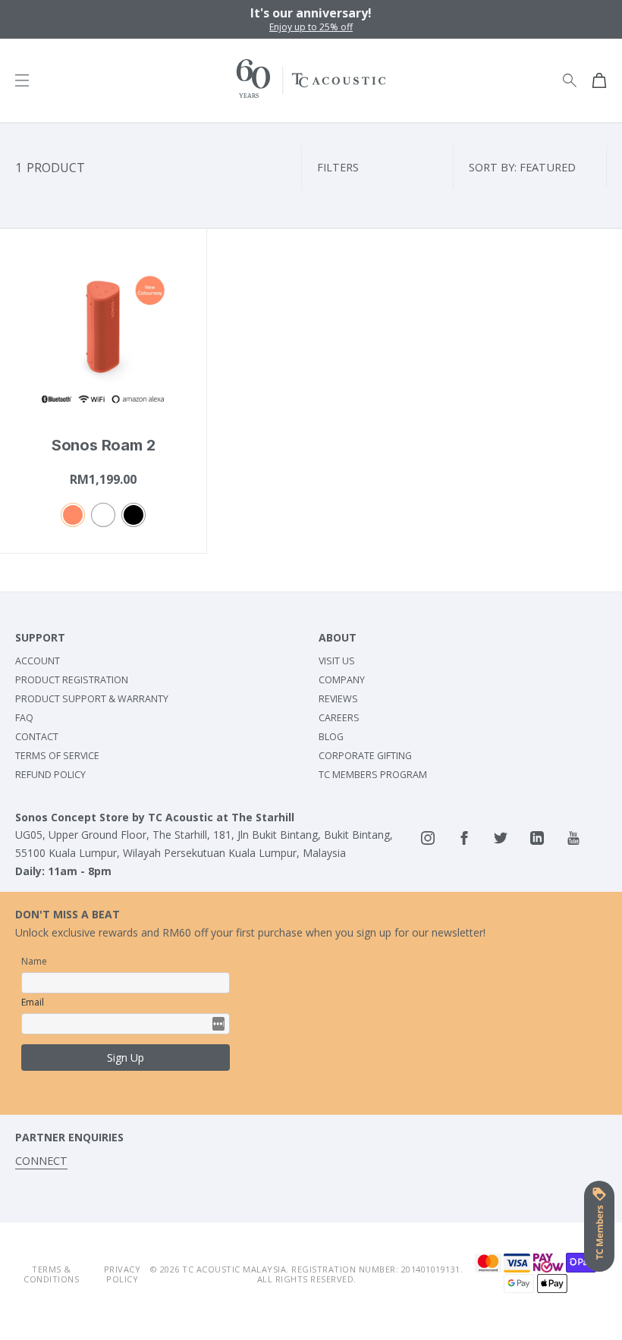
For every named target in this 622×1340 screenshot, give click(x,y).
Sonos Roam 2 (104, 445)
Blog (331, 736)
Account (37, 660)
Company (342, 679)
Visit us (337, 660)
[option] (311, 19)
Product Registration (71, 679)
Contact (36, 736)
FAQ (24, 717)
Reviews (338, 698)
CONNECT (41, 1160)
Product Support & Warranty (91, 698)
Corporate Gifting (365, 755)
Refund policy (50, 774)
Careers (339, 717)
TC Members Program (373, 774)
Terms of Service (57, 755)
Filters (338, 167)
